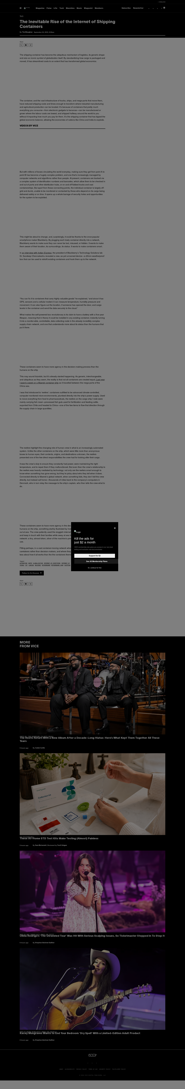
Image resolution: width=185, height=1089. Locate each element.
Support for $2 (95, 556)
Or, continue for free (94, 568)
